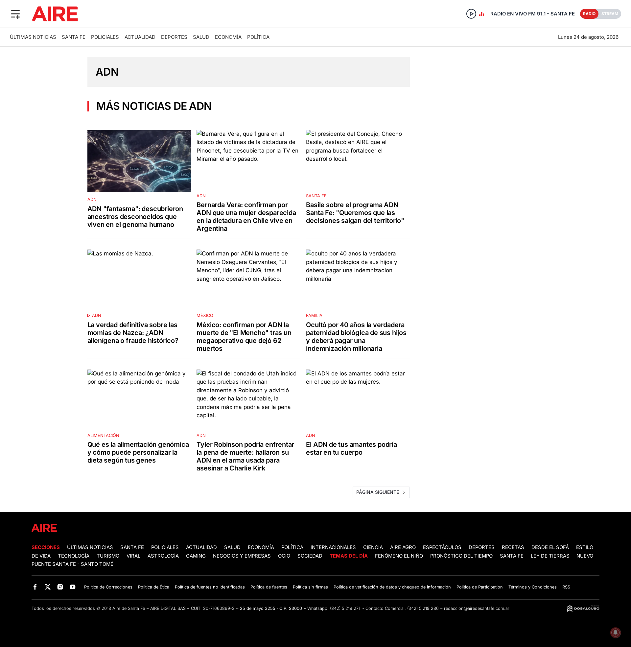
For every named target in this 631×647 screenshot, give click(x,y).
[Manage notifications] (615, 632)
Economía (228, 37)
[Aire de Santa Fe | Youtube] (72, 586)
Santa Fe (73, 37)
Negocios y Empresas (242, 556)
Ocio (284, 556)
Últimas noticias (33, 37)
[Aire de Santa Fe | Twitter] (47, 586)
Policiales (105, 37)
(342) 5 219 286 (423, 608)
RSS (566, 587)
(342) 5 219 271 (345, 608)
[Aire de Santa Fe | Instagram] (60, 586)
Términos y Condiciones (532, 587)
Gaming (196, 556)
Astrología (163, 556)
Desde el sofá (550, 547)
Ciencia (373, 547)
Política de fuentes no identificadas (210, 587)
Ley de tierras (551, 556)
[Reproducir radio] (471, 14)
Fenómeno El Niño (399, 556)
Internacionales (333, 547)
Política (258, 37)
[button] (15, 13)
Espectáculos (442, 547)
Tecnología (73, 556)
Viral (133, 556)
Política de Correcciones (108, 587)
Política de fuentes (268, 587)
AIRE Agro (403, 547)
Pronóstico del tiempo (461, 556)
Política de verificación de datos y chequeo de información (392, 587)
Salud (201, 37)
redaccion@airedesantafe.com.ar (476, 608)
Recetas (513, 547)
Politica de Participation (479, 587)
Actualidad (140, 37)
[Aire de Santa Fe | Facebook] (35, 586)
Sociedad (309, 556)
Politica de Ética (153, 587)
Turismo (108, 556)
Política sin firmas (310, 587)
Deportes (174, 37)
